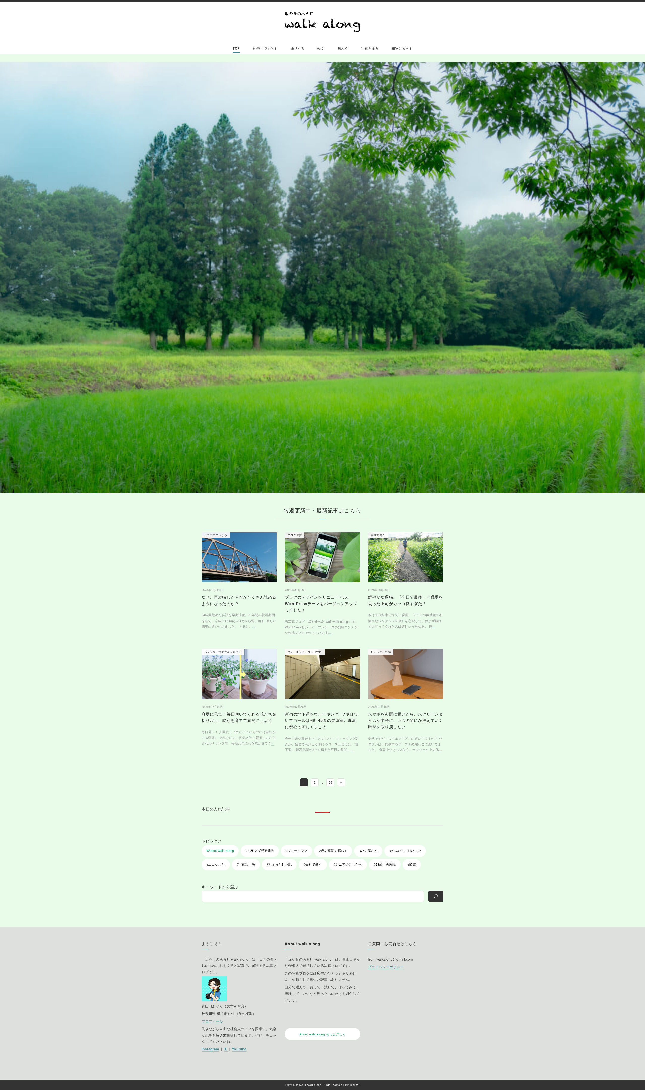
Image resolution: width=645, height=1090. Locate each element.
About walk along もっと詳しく (322, 1034)
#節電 (411, 864)
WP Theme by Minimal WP (343, 1085)
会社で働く (378, 535)
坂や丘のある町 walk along (304, 1085)
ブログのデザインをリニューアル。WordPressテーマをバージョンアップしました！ (321, 603)
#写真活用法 (246, 864)
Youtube (239, 1048)
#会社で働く (313, 864)
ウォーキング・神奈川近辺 (304, 652)
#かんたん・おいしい (405, 850)
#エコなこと (215, 864)
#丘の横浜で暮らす (333, 850)
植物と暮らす (402, 48)
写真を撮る (369, 48)
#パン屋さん (368, 850)
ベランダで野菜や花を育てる (223, 652)
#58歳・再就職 (385, 864)
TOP (236, 48)
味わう (343, 48)
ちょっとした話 (381, 652)
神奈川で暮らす (265, 48)
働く (321, 48)
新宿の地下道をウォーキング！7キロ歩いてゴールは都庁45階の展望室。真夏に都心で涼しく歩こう (321, 720)
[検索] (435, 896)
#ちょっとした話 (279, 864)
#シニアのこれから (348, 864)
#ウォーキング (296, 850)
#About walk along (220, 850)
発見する (297, 48)
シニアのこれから (215, 535)
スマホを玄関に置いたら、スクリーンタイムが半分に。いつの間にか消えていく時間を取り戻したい (405, 720)
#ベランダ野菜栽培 (260, 850)
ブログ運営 (294, 535)
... (253, 626)
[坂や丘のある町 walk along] (322, 22)
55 (330, 782)
